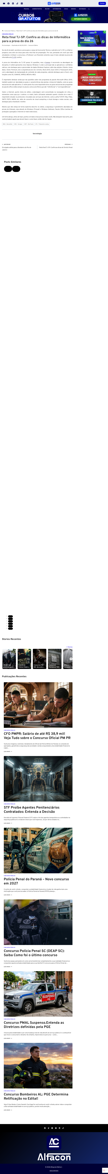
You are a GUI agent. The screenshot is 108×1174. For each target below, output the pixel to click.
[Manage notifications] (104, 1170)
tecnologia (37, 134)
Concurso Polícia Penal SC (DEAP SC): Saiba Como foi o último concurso (34, 953)
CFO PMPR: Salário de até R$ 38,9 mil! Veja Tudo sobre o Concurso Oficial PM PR (37, 736)
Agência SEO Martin (54, 1170)
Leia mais (8, 751)
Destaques (82, 9)
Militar (47, 9)
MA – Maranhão (7, 124)
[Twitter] (48, 1128)
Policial (26, 9)
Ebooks (73, 9)
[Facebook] (8, 3)
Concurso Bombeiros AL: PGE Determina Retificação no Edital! (36, 1096)
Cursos (102, 3)
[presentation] (38, 705)
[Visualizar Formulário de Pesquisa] (88, 9)
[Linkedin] (13, 3)
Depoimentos (57, 9)
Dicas (66, 9)
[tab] (10, 616)
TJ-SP (14, 57)
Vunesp (47, 63)
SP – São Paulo (28, 124)
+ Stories (69, 647)
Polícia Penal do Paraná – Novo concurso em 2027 (36, 881)
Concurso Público (8, 34)
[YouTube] (4, 3)
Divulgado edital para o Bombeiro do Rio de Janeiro (16, 147)
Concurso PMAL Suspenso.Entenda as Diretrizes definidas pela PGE (34, 1025)
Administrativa (37, 9)
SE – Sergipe (18, 124)
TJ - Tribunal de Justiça (42, 124)
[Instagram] (22, 3)
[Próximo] (16, 169)
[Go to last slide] (8, 169)
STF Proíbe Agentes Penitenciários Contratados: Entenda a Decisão (31, 810)
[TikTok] (17, 3)
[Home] (2, 31)
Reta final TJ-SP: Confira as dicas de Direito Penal (55, 146)
